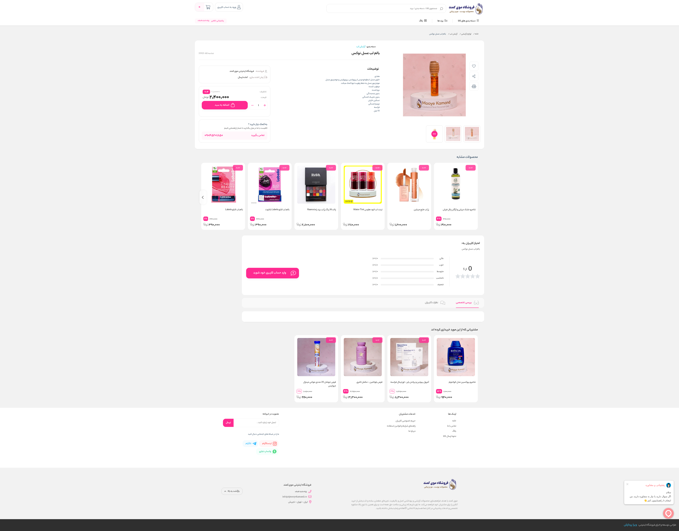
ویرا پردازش (630, 525)
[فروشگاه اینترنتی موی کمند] (466, 9)
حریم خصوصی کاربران (406, 421)
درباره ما (412, 431)
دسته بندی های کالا (467, 21)
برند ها (440, 21)
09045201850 (214, 135)
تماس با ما (451, 426)
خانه (475, 34)
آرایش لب (452, 34)
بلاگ (421, 21)
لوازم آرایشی (465, 34)
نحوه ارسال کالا (449, 436)
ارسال (228, 423)
